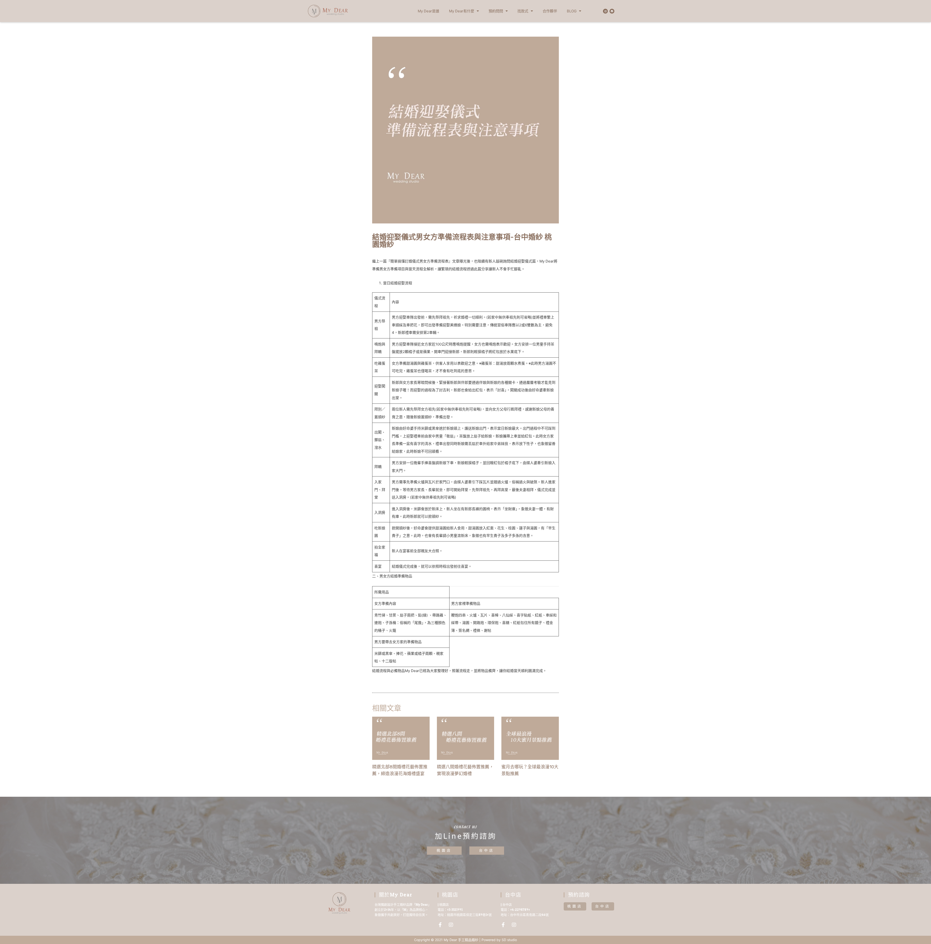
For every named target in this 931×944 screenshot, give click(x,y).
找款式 (522, 11)
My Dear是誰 (428, 11)
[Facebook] (612, 11)
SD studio (509, 940)
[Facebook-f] (440, 924)
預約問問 (496, 11)
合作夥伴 (550, 11)
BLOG (572, 11)
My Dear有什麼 (461, 11)
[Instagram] (605, 11)
